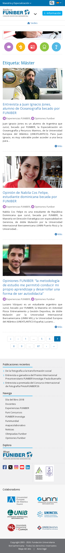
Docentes (10, 404)
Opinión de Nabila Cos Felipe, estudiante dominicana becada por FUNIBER (30, 196)
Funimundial (12, 421)
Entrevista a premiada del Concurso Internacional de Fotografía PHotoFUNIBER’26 (32, 384)
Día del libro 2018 (14, 399)
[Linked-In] (28, 468)
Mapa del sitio (24, 548)
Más (60, 146)
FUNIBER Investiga (15, 416)
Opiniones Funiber (45, 118)
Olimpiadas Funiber (16, 433)
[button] (58, 2)
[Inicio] (16, 11)
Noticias (9, 429)
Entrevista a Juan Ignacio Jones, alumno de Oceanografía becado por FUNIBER (31, 108)
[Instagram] (16, 468)
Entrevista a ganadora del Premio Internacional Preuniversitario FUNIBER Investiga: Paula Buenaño (33, 376)
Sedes (34, 23)
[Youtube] (22, 468)
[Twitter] (10, 468)
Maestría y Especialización (16, 3)
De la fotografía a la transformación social (28, 370)
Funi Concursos (13, 412)
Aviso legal (42, 548)
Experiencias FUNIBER (18, 118)
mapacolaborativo (15, 425)
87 (38, 346)
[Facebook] (5, 468)
